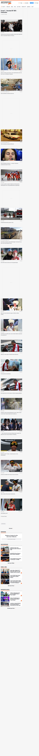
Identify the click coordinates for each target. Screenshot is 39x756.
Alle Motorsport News (11, 608)
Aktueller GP (24, 6)
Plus (31, 3)
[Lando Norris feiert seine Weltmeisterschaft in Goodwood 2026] (11, 548)
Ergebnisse (28, 6)
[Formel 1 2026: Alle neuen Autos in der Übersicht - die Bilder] (11, 559)
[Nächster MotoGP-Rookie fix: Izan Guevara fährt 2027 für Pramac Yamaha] (11, 599)
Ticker (21, 3)
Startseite (10, 528)
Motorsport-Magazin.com (6, 2)
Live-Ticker (19, 6)
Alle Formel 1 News (11, 585)
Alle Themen (3, 523)
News (15, 6)
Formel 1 (3, 6)
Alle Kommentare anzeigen (11, 539)
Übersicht (8, 6)
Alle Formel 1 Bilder (11, 563)
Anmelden (26, 3)
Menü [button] (37, 3)
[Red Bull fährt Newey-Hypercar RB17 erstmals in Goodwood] (11, 553)
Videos (12, 6)
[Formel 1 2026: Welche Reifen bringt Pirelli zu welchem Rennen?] (11, 576)
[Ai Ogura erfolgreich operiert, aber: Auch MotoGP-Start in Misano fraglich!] (11, 594)
